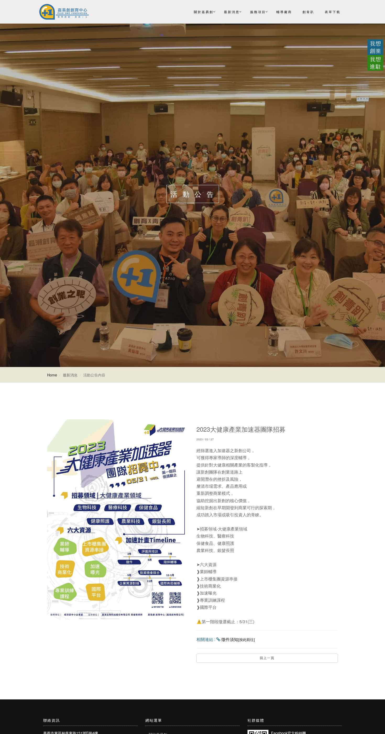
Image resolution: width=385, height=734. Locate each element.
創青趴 (308, 11)
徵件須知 (238, 639)
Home (52, 374)
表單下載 (332, 11)
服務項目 (258, 11)
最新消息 (232, 11)
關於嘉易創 (203, 11)
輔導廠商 (284, 11)
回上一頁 (267, 658)
